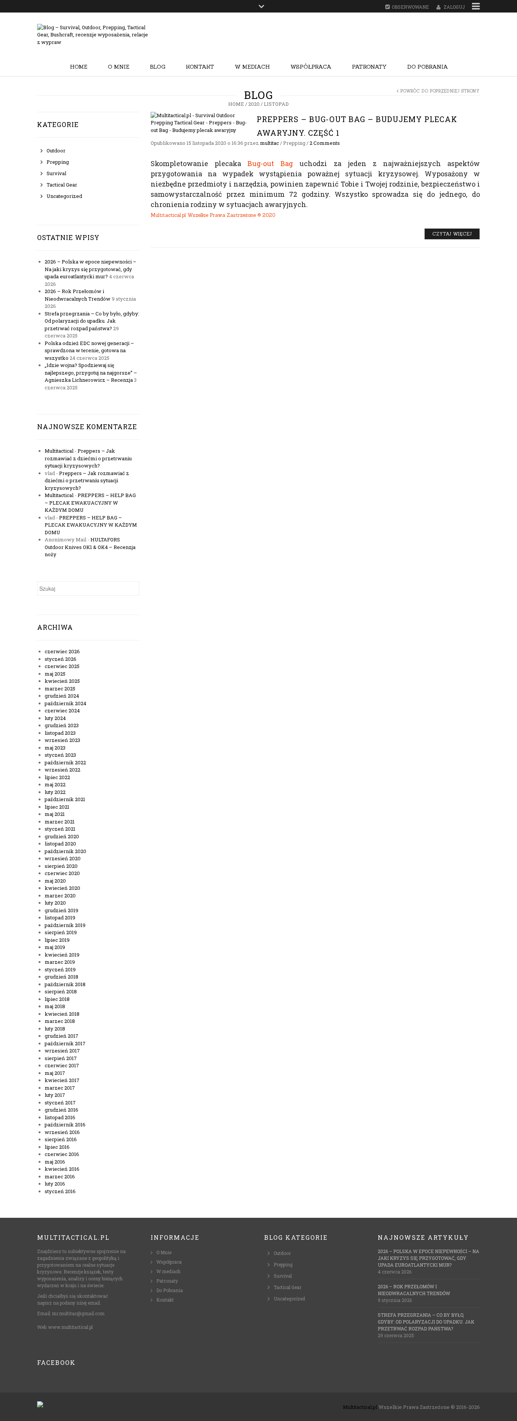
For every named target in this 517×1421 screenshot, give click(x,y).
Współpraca (311, 66)
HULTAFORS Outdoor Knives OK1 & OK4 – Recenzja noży (90, 547)
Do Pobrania (427, 66)
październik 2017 (65, 1043)
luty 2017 (55, 1095)
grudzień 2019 (61, 910)
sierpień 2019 (61, 932)
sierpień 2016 (61, 1139)
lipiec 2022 (57, 777)
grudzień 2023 (62, 725)
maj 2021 (55, 814)
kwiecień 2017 (62, 1080)
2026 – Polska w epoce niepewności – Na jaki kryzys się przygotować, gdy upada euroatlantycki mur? (90, 269)
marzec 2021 (60, 821)
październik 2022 (65, 762)
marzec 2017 (60, 1087)
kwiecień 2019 (62, 954)
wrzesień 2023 (62, 740)
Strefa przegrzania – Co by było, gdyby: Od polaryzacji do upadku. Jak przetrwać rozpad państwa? (92, 321)
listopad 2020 (60, 843)
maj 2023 (55, 747)
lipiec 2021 (57, 806)
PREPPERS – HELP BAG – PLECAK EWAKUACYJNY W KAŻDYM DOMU (90, 502)
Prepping (58, 161)
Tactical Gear (62, 184)
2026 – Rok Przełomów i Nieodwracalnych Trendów (78, 295)
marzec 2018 (60, 1021)
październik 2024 (65, 703)
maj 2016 (55, 1161)
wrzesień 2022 (62, 769)
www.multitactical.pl (70, 1327)
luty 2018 (55, 1028)
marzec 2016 (60, 1176)
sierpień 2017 (61, 1058)
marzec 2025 (60, 688)
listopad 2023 (60, 732)
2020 (254, 103)
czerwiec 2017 (62, 1065)
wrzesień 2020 (63, 858)
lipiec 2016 (57, 1146)
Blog (157, 66)
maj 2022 (55, 784)
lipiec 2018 (57, 999)
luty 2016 (55, 1183)
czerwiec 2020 (62, 873)
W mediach (252, 66)
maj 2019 (55, 947)
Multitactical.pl (360, 1407)
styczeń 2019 (60, 969)
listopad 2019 (60, 917)
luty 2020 (55, 902)
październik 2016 (65, 1124)
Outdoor (56, 150)
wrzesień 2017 (62, 1050)
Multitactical (59, 450)
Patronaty (369, 66)
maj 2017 (55, 1073)
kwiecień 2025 (62, 681)
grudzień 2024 (62, 695)
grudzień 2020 (62, 836)
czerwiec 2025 (62, 666)
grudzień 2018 (61, 976)
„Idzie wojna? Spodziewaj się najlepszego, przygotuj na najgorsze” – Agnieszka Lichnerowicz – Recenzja (91, 372)
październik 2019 (65, 925)
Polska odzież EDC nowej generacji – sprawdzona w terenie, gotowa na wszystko (89, 350)
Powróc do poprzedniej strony (440, 91)
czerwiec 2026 (62, 651)
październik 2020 (65, 851)
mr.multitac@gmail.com (78, 1313)
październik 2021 (65, 799)
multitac (269, 143)
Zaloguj (454, 7)
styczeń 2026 (60, 659)
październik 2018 (65, 984)
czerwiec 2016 (62, 1154)
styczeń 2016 (60, 1191)
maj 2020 (55, 880)
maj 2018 (55, 1006)
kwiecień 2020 (62, 888)
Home (78, 66)
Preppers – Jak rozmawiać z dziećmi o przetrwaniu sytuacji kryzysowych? (88, 458)
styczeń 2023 (60, 754)
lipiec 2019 (57, 939)
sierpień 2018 (61, 991)
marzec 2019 (60, 961)
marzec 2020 (60, 895)
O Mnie (118, 66)
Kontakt (200, 66)
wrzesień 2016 (62, 1132)
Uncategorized (64, 196)
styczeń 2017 (60, 1102)
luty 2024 (55, 718)
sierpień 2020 (61, 866)
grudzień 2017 (61, 1035)
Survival (56, 173)
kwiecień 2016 (62, 1168)
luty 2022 (55, 792)
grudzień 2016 (61, 1109)
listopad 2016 (60, 1117)
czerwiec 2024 (62, 710)
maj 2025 (55, 673)
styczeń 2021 (60, 828)
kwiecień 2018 (62, 1013)
